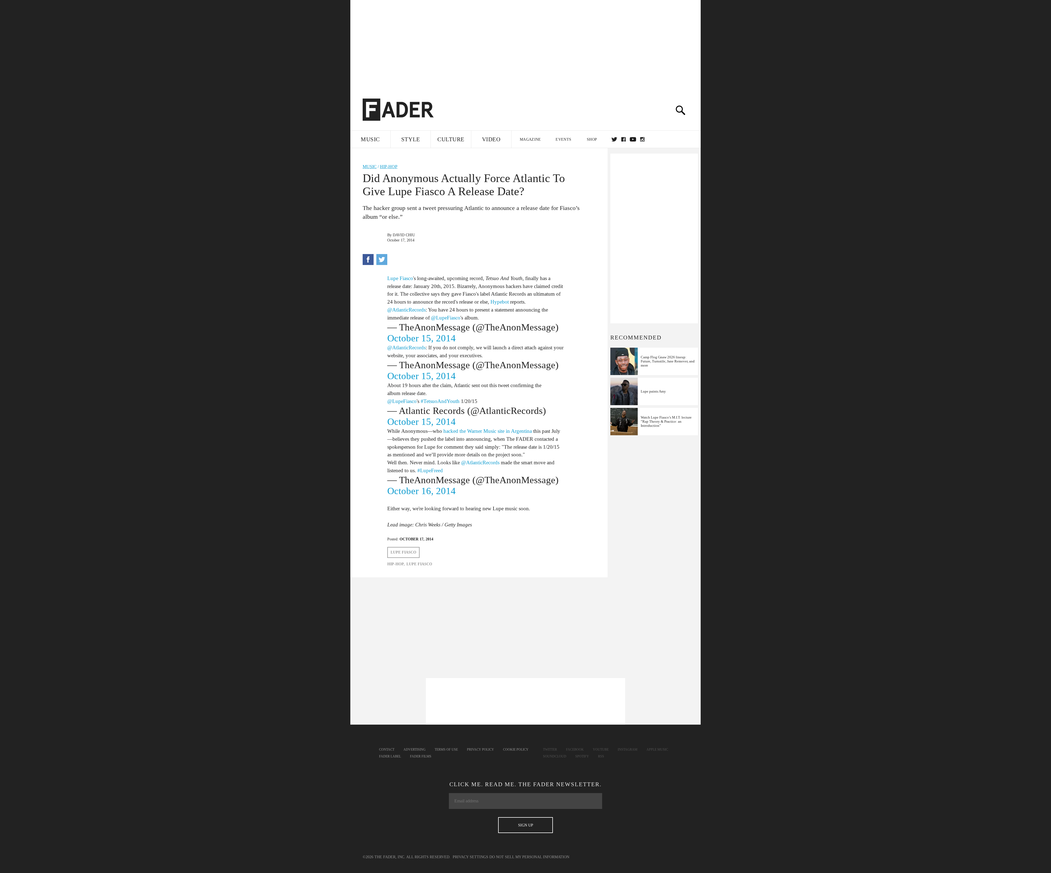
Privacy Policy (480, 749)
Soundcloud (554, 756)
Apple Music (657, 749)
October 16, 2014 (421, 491)
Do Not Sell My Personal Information (529, 857)
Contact (386, 749)
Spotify (582, 756)
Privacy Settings (470, 857)
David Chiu (404, 235)
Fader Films (420, 756)
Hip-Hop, (396, 564)
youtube (633, 139)
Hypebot (499, 302)
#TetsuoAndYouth (440, 401)
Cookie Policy (516, 749)
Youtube (601, 749)
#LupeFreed (430, 470)
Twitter (614, 139)
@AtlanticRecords (406, 310)
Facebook (575, 749)
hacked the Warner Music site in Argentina (487, 431)
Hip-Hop (388, 166)
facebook (623, 139)
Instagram (627, 749)
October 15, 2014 (421, 338)
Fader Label (390, 756)
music (370, 166)
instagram (642, 139)
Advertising (414, 749)
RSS (601, 756)
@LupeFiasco (445, 318)
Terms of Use (446, 749)
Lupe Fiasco (400, 278)
